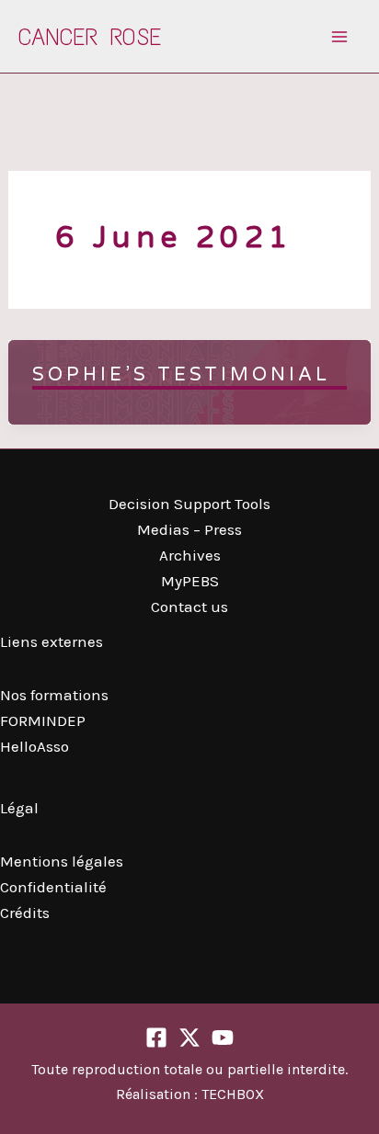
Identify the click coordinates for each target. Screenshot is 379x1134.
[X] (189, 1037)
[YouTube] (223, 1037)
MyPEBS (190, 581)
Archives (190, 555)
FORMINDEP (43, 720)
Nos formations (54, 695)
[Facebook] (156, 1037)
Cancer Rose (89, 36)
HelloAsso (34, 746)
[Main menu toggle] (340, 37)
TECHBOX (232, 1094)
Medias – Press (189, 529)
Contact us (189, 606)
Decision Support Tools (189, 503)
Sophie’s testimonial (181, 375)
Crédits (25, 912)
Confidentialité (53, 887)
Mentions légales (61, 861)
